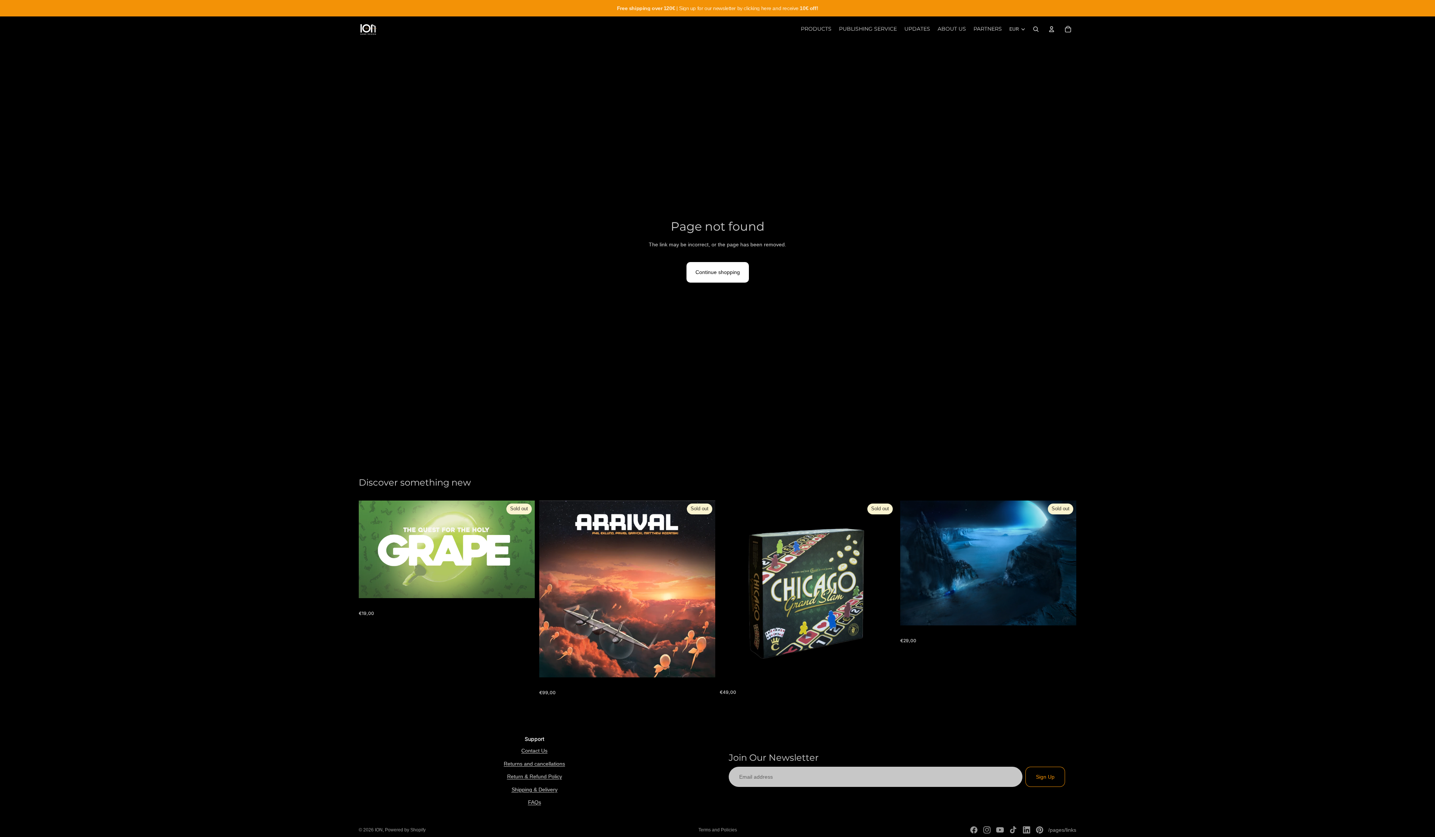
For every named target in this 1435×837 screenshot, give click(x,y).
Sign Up (1045, 777)
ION (379, 830)
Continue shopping (717, 272)
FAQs (534, 802)
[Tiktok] (1013, 829)
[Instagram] (986, 829)
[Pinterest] (1039, 829)
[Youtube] (1000, 829)
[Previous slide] (731, 589)
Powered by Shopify (405, 830)
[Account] (1051, 29)
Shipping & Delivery (535, 790)
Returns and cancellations (534, 764)
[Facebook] (973, 829)
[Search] (1036, 29)
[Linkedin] (1026, 829)
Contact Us (534, 751)
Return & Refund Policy (534, 776)
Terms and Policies (717, 830)
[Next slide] (884, 589)
